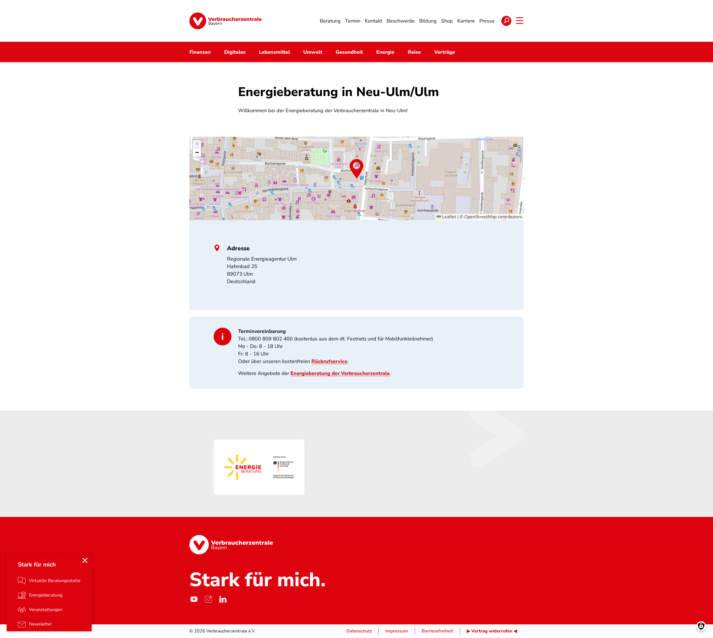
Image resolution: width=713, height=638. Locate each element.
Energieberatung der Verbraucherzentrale (340, 373)
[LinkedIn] (223, 599)
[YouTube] (194, 599)
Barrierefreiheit (437, 631)
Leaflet (448, 217)
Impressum (396, 631)
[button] (356, 168)
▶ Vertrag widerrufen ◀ (492, 631)
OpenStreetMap (480, 217)
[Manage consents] (701, 626)
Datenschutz (359, 631)
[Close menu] (85, 560)
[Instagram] (208, 599)
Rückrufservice (329, 361)
